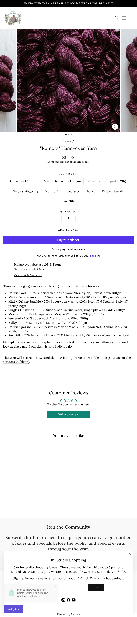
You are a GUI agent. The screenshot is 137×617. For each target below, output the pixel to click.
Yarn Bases (69, 174)
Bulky (91, 191)
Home (67, 141)
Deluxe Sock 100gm (23, 181)
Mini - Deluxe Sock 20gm (62, 181)
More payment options (68, 249)
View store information (28, 275)
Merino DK (53, 191)
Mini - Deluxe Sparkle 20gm (108, 181)
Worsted (74, 191)
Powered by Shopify (68, 614)
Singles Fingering (25, 191)
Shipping (53, 161)
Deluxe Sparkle (113, 191)
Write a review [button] (68, 414)
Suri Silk (68, 201)
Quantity (68, 212)
